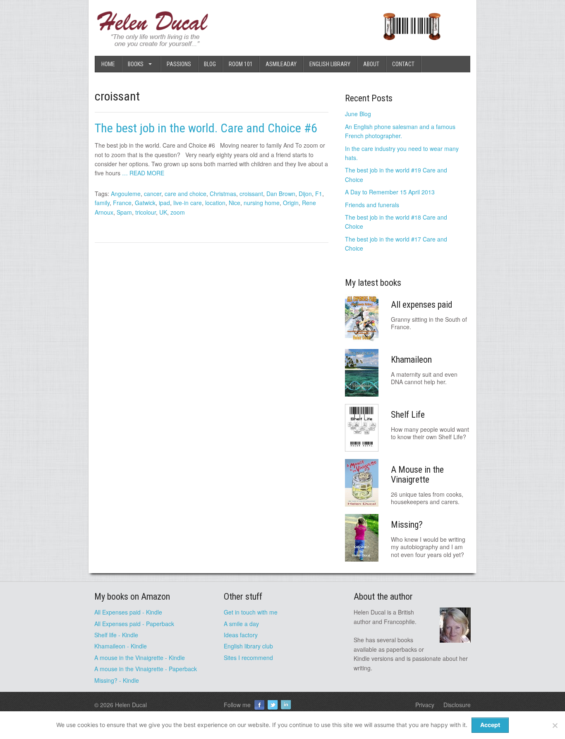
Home (108, 64)
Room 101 (241, 64)
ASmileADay (281, 64)
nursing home (262, 203)
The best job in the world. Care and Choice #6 (207, 128)
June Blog (358, 114)
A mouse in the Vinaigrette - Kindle (139, 657)
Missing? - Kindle (116, 680)
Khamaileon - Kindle (120, 646)
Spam (124, 212)
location (215, 203)
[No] (555, 725)
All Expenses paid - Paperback (134, 623)
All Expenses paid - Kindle (128, 612)
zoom (177, 212)
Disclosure (457, 705)
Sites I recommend (248, 657)
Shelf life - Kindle (116, 635)
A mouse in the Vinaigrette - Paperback (145, 669)
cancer (152, 193)
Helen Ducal (131, 705)
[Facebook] (259, 704)
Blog (210, 64)
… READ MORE (143, 173)
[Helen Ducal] (153, 45)
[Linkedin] (285, 704)
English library (329, 64)
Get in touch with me (251, 612)
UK (163, 212)
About (371, 64)
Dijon (305, 193)
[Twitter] (272, 704)
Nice (234, 203)
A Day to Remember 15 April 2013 (390, 192)
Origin (291, 203)
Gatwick (145, 203)
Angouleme (126, 193)
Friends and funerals (372, 205)
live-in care (187, 203)
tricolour (145, 212)
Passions (179, 64)
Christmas (223, 193)
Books (136, 64)
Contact (403, 64)
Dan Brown (280, 193)
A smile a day (241, 623)
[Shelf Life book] (411, 45)
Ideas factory (241, 635)
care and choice (185, 193)
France (122, 203)
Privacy (424, 705)
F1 (318, 193)
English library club (248, 646)
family (102, 203)
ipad (164, 203)
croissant (251, 193)
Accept (490, 724)
